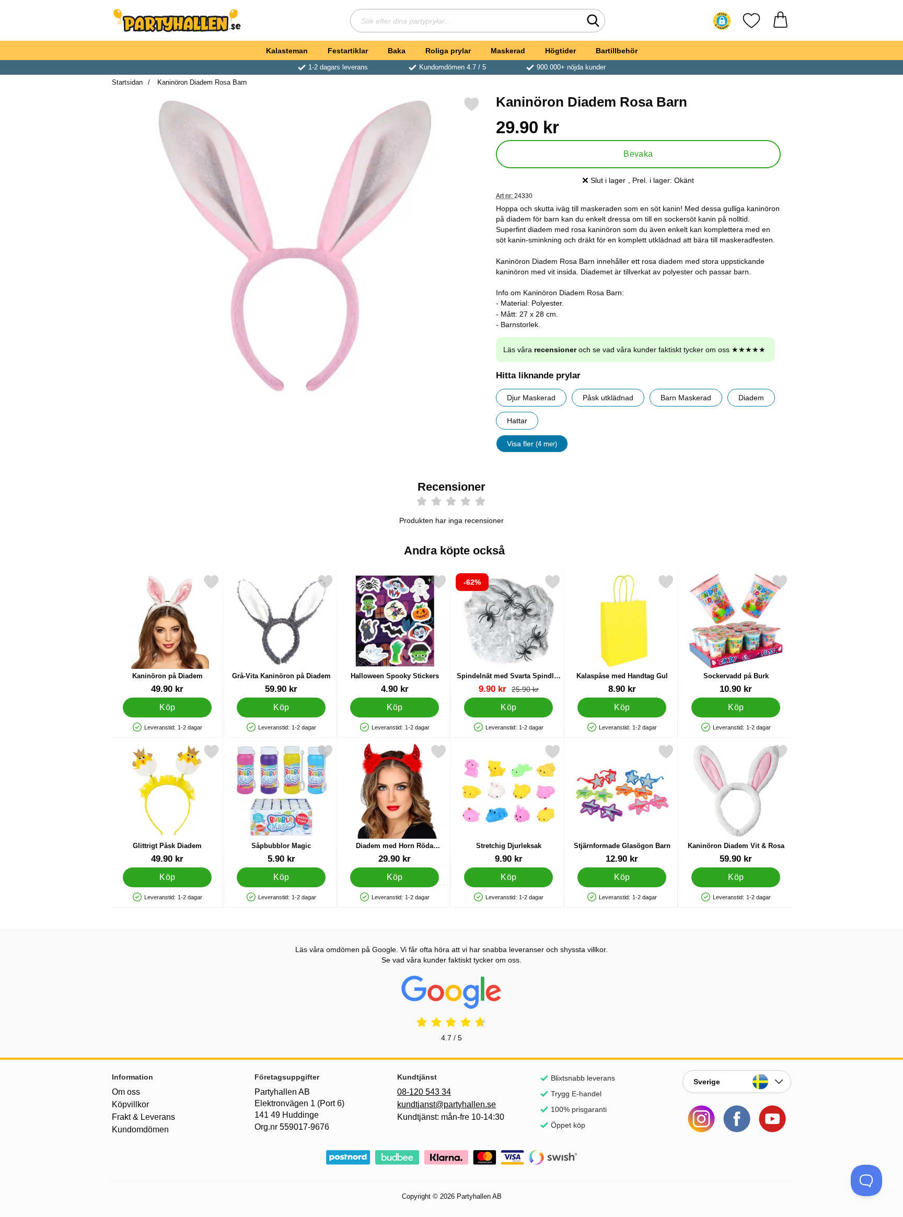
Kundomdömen (140, 1129)
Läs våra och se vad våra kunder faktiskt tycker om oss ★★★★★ (634, 349)
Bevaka (638, 153)
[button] (722, 21)
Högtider (560, 51)
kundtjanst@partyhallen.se (446, 1104)
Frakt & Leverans (143, 1116)
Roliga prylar (448, 51)
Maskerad (508, 51)
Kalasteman (287, 51)
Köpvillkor (130, 1104)
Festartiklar (348, 51)
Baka (397, 51)
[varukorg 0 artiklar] (780, 21)
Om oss (126, 1091)
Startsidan (127, 82)
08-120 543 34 (424, 1091)
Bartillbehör (617, 51)
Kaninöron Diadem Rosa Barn (201, 82)
